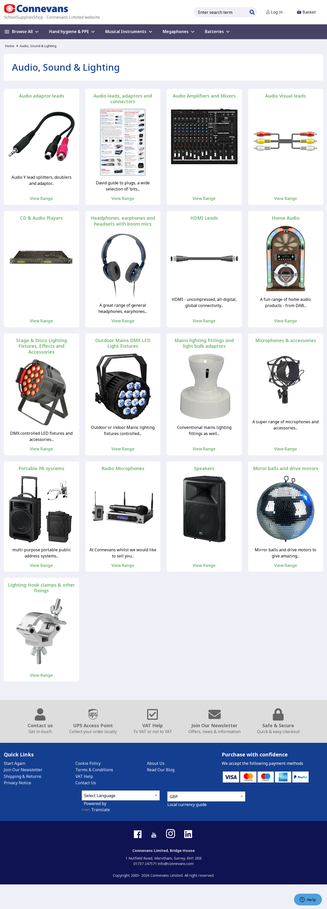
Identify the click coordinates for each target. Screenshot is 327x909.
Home (9, 46)
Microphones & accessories (285, 340)
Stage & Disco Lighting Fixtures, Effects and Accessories (41, 346)
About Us (156, 763)
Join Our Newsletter (23, 770)
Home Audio (285, 218)
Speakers (204, 468)
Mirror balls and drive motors (285, 468)
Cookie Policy (88, 763)
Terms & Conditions (94, 770)
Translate (100, 809)
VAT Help (84, 776)
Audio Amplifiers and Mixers (204, 96)
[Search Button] (252, 11)
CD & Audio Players (41, 218)
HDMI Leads (204, 218)
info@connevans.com (176, 863)
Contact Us (85, 783)
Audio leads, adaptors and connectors (123, 98)
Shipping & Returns (22, 776)
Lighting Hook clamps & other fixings (41, 588)
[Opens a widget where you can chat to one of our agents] (308, 900)
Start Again (14, 763)
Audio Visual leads (285, 96)
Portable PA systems (41, 468)
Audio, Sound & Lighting (38, 46)
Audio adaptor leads (41, 96)
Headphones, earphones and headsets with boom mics (123, 221)
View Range (41, 198)
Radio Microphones (122, 468)
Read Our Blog (160, 770)
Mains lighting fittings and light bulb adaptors (204, 343)
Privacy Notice (17, 783)
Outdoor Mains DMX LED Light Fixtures (122, 343)
